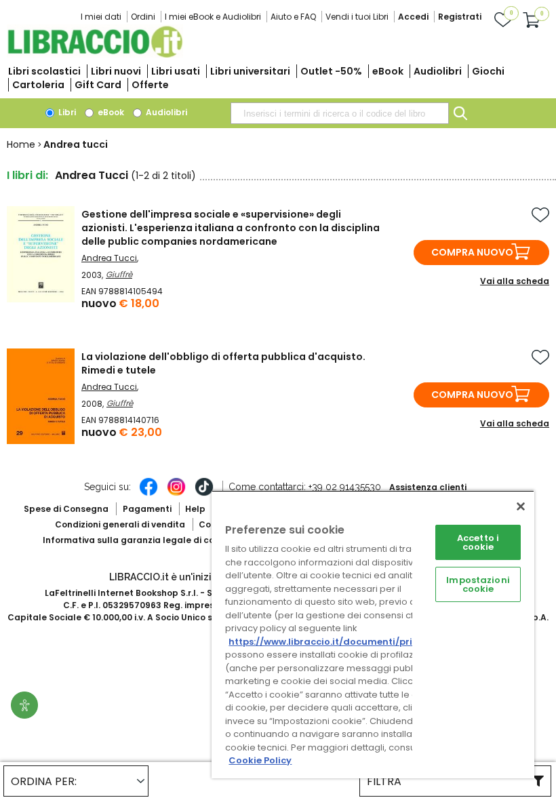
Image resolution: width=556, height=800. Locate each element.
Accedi (413, 16)
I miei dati (101, 16)
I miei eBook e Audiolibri (213, 16)
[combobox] (340, 113)
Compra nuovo (472, 252)
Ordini (143, 16)
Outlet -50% (331, 71)
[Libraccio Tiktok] (204, 493)
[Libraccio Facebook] (148, 493)
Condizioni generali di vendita (120, 524)
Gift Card (98, 85)
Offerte (150, 85)
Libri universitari (250, 71)
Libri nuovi (116, 71)
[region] (373, 634)
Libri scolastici (44, 71)
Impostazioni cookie (478, 584)
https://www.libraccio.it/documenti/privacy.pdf (341, 641)
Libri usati (175, 71)
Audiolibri (438, 71)
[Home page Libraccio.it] (95, 54)
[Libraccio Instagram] (176, 493)
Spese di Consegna (66, 509)
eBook (387, 71)
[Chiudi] (521, 506)
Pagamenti (147, 509)
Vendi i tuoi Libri (357, 16)
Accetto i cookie (478, 542)
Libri (66, 112)
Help (195, 509)
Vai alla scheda (514, 281)
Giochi (488, 71)
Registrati (459, 16)
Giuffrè (119, 274)
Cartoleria (38, 85)
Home (21, 144)
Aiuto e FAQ (293, 16)
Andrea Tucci (109, 258)
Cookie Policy (260, 760)
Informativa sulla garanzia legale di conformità (148, 540)
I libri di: (27, 175)
